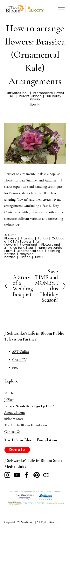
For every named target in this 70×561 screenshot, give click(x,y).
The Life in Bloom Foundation (25, 425)
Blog (10, 399)
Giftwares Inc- (17, 93)
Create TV (19, 359)
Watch (8, 393)
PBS (15, 368)
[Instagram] (7, 475)
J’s (5, 399)
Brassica (26, 238)
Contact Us (12, 431)
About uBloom (14, 412)
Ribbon (25, 257)
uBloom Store (13, 419)
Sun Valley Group (45, 97)
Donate (17, 449)
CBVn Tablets (21, 241)
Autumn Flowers (10, 237)
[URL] (46, 475)
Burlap (43, 238)
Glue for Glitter (22, 247)
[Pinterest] (36, 475)
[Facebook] (27, 475)
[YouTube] (17, 475)
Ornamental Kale (30, 251)
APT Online (20, 351)
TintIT (39, 257)
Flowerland (28, 244)
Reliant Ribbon (30, 96)
